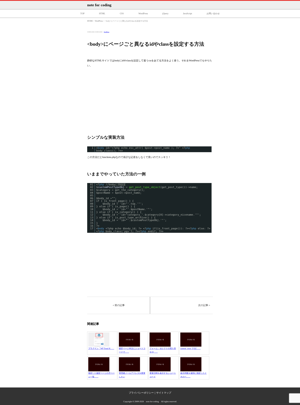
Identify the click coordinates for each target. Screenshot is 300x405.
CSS (122, 13)
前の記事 (118, 305)
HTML (102, 13)
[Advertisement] (150, 101)
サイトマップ (163, 392)
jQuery (165, 13)
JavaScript (187, 13)
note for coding (99, 5)
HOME (90, 21)
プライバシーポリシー (141, 392)
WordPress (143, 13)
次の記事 (204, 305)
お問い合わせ (213, 13)
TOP (82, 13)
